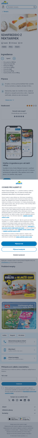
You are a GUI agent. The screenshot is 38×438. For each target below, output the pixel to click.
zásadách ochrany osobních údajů (26, 229)
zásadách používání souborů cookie (11, 231)
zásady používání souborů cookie (24, 237)
